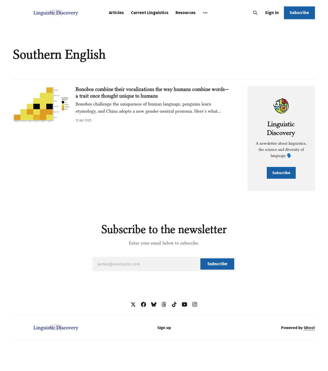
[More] (205, 13)
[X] (133, 304)
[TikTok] (174, 304)
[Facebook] (143, 304)
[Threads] (164, 304)
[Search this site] (255, 13)
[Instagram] (194, 304)
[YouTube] (184, 304)
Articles (116, 12)
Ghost (309, 327)
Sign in (272, 12)
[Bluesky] (153, 304)
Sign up (164, 327)
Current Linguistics (149, 12)
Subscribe (299, 12)
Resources (186, 12)
